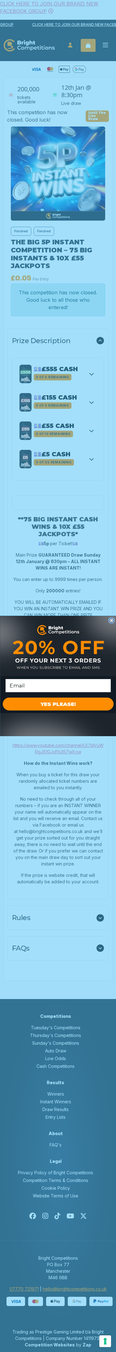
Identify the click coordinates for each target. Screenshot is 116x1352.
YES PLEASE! (58, 704)
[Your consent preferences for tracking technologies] (105, 1341)
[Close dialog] (111, 620)
